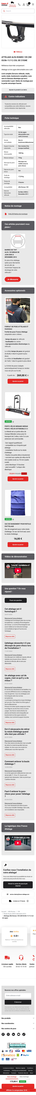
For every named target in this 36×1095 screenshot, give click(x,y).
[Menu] (33, 4)
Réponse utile (10, 636)
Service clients (21, 964)
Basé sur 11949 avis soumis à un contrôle (14, 940)
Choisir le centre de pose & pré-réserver (18, 885)
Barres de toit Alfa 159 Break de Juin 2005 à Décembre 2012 (12, 253)
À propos (13, 1073)
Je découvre (12, 279)
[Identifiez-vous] (23, 4)
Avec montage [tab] (24, 1077)
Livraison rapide (7, 964)
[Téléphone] (19, 4)
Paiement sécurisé (23, 1073)
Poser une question (16, 600)
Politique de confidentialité (19, 1070)
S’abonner (17, 1002)
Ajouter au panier (17, 381)
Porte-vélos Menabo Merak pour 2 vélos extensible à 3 (16, 427)
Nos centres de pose (8, 1029)
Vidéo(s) (19, 52)
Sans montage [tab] (11, 1077)
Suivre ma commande (12, 5)
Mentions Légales (20, 1068)
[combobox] (17, 11)
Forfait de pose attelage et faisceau (16, 328)
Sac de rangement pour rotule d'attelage (18, 525)
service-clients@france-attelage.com (19, 894)
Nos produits (6, 1018)
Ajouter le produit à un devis (18, 90)
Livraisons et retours (8, 1068)
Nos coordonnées (7, 1023)
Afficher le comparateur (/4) (16, 1090)
